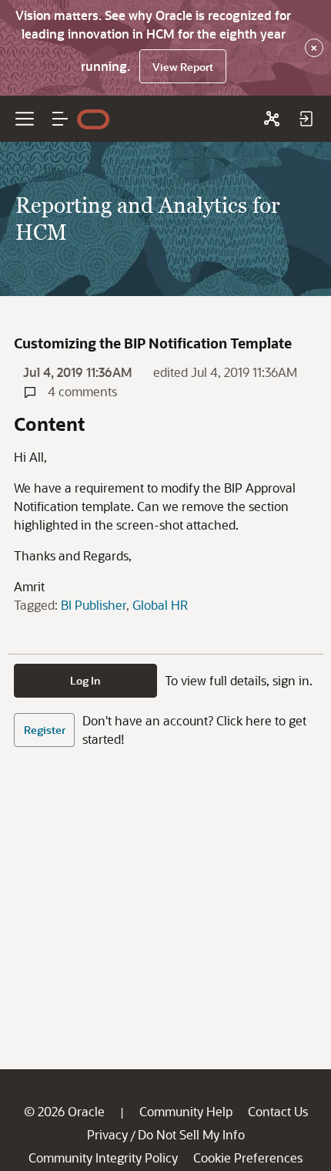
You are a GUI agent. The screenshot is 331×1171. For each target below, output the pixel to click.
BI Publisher (93, 605)
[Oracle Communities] (271, 118)
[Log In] (306, 119)
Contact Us (278, 1111)
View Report (182, 66)
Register (44, 729)
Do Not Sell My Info (191, 1134)
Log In (85, 680)
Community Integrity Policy (103, 1157)
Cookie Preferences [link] (248, 1157)
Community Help (185, 1111)
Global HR (160, 605)
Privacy (107, 1134)
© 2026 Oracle (64, 1111)
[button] (60, 119)
